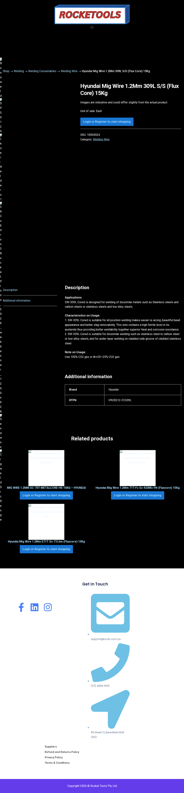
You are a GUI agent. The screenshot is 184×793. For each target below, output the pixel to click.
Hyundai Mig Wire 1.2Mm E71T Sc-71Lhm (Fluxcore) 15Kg (46, 541)
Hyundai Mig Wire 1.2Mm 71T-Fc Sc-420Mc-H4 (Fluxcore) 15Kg (138, 487)
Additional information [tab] (16, 300)
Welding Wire (69, 71)
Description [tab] (10, 290)
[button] (92, 27)
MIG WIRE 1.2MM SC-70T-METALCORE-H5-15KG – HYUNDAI (46, 487)
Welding (19, 71)
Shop (6, 71)
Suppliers (51, 746)
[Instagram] (47, 607)
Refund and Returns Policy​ (62, 752)
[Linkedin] (34, 607)
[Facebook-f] (21, 607)
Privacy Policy (54, 757)
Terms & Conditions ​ (57, 762)
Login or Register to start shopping (107, 121)
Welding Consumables (42, 71)
